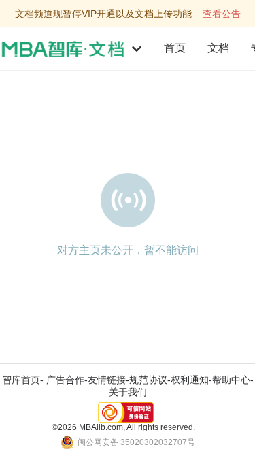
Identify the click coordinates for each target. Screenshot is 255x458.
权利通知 (190, 379)
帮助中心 (231, 379)
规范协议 (148, 379)
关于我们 (128, 392)
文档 (218, 48)
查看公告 (222, 13)
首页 (175, 48)
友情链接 (107, 379)
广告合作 (65, 379)
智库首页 (21, 379)
